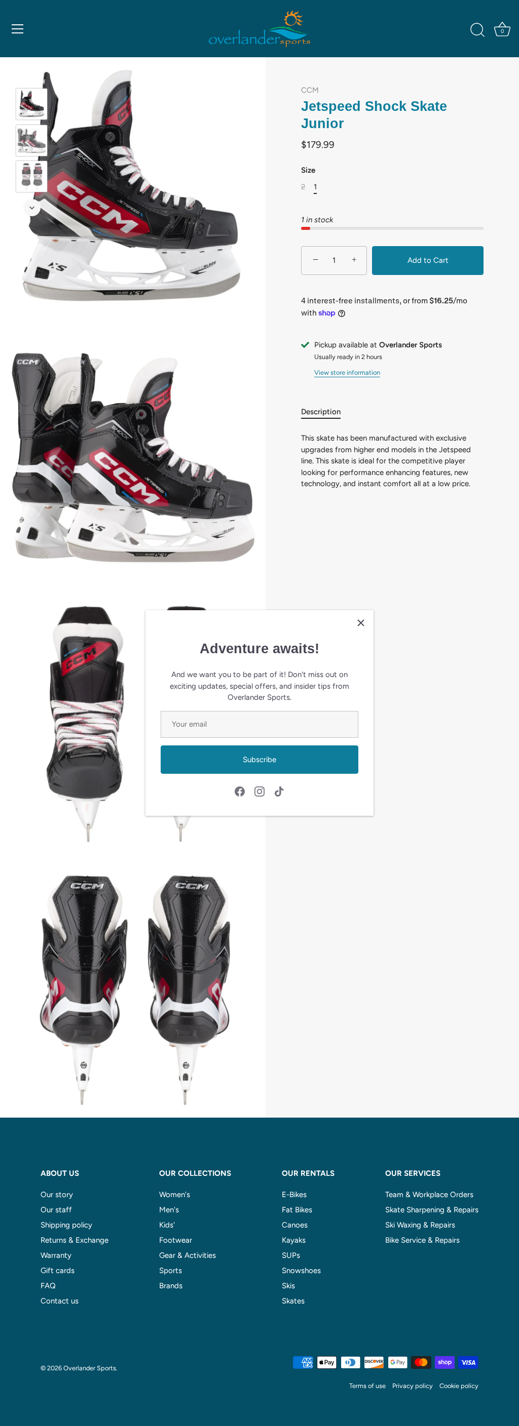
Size (308, 170)
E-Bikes (294, 1194)
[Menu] (18, 29)
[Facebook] (240, 791)
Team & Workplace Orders (429, 1194)
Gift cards (58, 1270)
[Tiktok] (279, 791)
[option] (31, 106)
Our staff (56, 1209)
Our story (57, 1194)
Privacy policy (412, 1386)
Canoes (295, 1225)
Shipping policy (66, 1225)
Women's (174, 1194)
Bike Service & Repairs (422, 1240)
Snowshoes (301, 1270)
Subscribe (259, 759)
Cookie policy (458, 1386)
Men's (169, 1209)
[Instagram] (259, 791)
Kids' (167, 1225)
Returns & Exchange (74, 1240)
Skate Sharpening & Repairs (431, 1209)
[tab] (326, 412)
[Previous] (32, 73)
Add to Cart (428, 260)
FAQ (48, 1285)
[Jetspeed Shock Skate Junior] (32, 104)
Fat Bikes (297, 1209)
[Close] (361, 623)
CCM (310, 90)
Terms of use (367, 1386)
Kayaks (294, 1240)
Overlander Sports (89, 1368)
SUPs (291, 1255)
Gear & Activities (187, 1255)
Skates (293, 1300)
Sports (170, 1270)
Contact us (60, 1300)
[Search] (477, 30)
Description (321, 411)
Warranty (56, 1255)
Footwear (175, 1240)
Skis (288, 1285)
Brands (170, 1285)
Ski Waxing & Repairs (420, 1225)
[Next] (32, 207)
